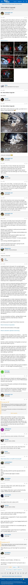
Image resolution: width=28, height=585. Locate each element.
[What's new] (23, 1)
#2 (26, 90)
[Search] (26, 1)
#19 (26, 539)
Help (21, 579)
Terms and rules (9, 579)
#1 (26, 17)
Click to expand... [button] (14, 413)
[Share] (25, 17)
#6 (26, 197)
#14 (26, 456)
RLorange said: (5, 402)
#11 (26, 399)
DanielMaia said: (5, 542)
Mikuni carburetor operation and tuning (10, 330)
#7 (26, 218)
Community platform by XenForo (11, 581)
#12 (26, 433)
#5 (26, 181)
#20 (26, 557)
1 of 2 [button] (10, 567)
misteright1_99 (5, 9)
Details (11, 583)
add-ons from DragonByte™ (16, 582)
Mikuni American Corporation (8, 324)
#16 (26, 483)
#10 (26, 376)
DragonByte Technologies (5, 583)
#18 (26, 510)
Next (14, 567)
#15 (26, 467)
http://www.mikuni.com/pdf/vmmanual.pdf (11, 458)
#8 (26, 253)
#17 (26, 499)
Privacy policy (16, 579)
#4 (26, 163)
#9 (26, 264)
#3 (26, 103)
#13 (26, 444)
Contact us (3, 579)
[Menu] (1, 1)
